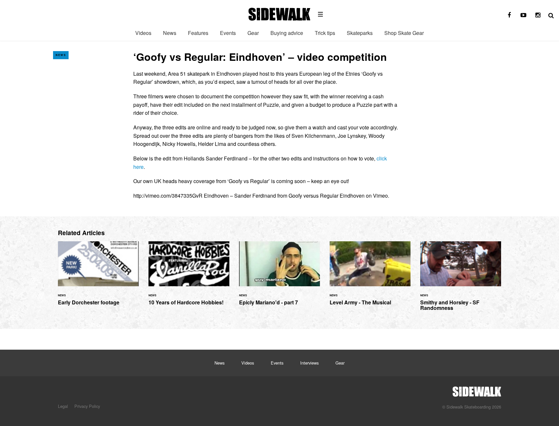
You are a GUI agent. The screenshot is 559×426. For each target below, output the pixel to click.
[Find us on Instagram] (537, 15)
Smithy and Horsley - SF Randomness (460, 280)
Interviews (309, 363)
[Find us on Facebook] (509, 15)
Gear (253, 33)
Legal (63, 406)
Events (228, 33)
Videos (143, 33)
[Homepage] (477, 389)
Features (198, 33)
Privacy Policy (87, 406)
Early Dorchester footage (98, 277)
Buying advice (286, 33)
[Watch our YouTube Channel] (523, 15)
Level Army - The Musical (370, 277)
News (169, 33)
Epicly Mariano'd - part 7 (279, 277)
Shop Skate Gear (404, 33)
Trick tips (325, 33)
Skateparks (360, 33)
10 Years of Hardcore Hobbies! (188, 277)
